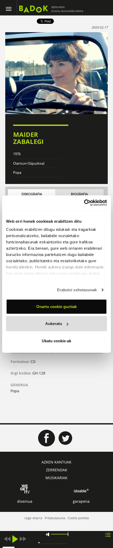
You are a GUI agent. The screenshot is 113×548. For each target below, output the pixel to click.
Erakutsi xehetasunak (77, 290)
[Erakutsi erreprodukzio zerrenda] (107, 534)
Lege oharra (33, 518)
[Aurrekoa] (7, 539)
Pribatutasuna (55, 518)
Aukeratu (53, 323)
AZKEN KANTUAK (56, 462)
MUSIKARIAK (56, 477)
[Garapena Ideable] (81, 490)
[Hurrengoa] (23, 539)
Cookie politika (78, 518)
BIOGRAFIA (79, 194)
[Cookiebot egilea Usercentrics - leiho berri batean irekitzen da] (84, 202)
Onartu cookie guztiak (56, 306)
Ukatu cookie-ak (56, 340)
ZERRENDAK (56, 469)
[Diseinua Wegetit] (25, 488)
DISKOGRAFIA (32, 194)
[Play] (15, 539)
